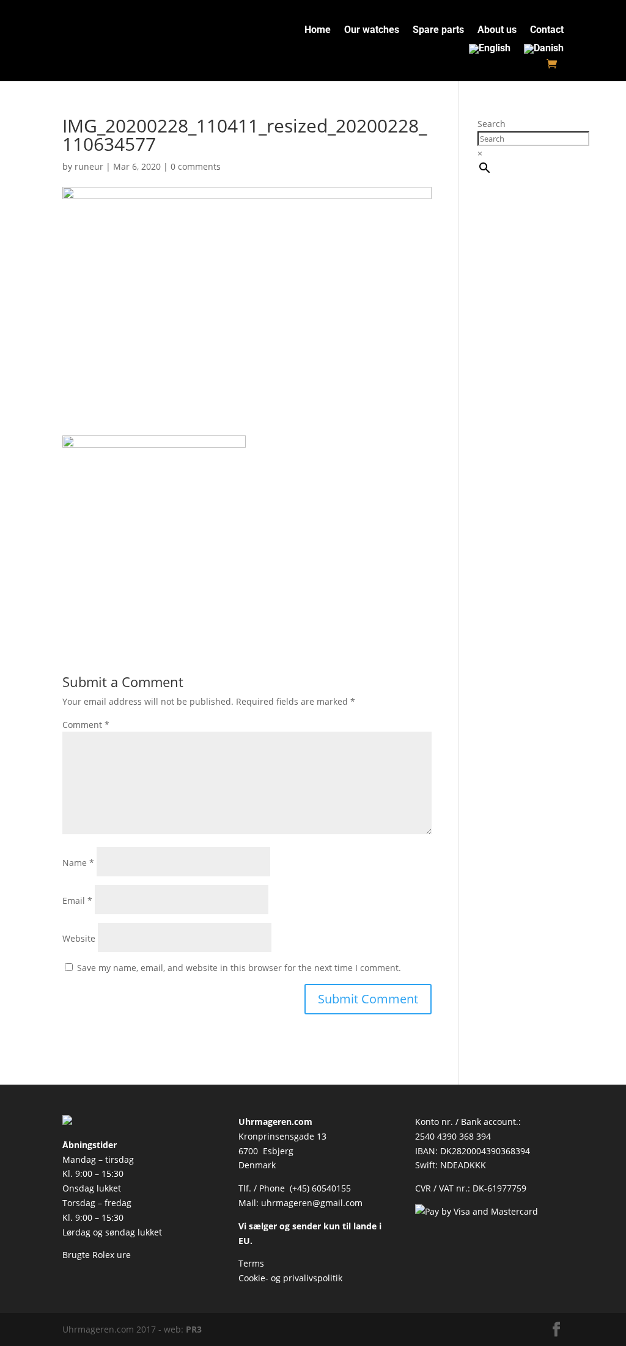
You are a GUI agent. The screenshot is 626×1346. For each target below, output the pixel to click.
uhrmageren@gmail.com (312, 1203)
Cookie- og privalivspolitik (290, 1278)
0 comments (196, 166)
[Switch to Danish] (544, 51)
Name (78, 862)
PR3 (194, 1329)
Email (77, 900)
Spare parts (438, 30)
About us (497, 30)
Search (491, 123)
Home (317, 30)
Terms (251, 1263)
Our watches (371, 30)
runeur (89, 166)
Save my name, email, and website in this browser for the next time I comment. (239, 967)
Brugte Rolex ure (96, 1255)
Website (78, 938)
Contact (547, 30)
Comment (85, 724)
